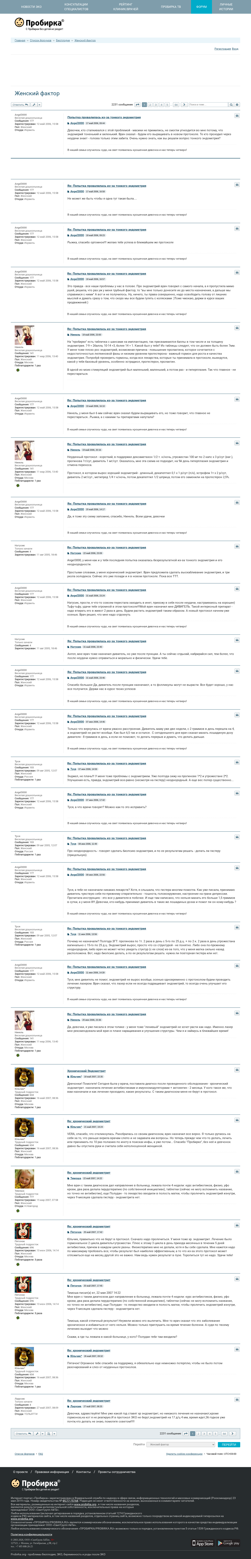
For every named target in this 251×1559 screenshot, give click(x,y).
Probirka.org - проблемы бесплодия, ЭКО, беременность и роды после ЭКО (58, 1554)
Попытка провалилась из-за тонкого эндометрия (104, 117)
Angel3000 (21, 114)
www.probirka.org (85, 1504)
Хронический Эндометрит (86, 1071)
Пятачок (20, 1241)
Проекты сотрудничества (117, 1472)
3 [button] (155, 104)
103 (32, 767)
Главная (20, 40)
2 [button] (150, 104)
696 (32, 1247)
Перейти (139, 1444)
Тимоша (19, 1190)
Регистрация (223, 48)
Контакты (83, 1472)
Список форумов (40, 40)
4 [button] (161, 104)
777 (32, 1196)
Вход (235, 48)
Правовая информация (52, 1472)
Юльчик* (20, 1088)
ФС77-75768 (70, 1500)
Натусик (20, 545)
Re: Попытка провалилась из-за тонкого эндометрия (106, 186)
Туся (17, 761)
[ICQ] (18, 370)
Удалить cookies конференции (184, 1453)
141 (32, 353)
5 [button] (167, 104)
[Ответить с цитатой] (237, 115)
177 (32, 120)
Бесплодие (63, 40)
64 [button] (176, 104)
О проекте (20, 1472)
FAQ (40, 1453)
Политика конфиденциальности (31, 1534)
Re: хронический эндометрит (88, 1121)
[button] (137, 104)
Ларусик (20, 1398)
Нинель (19, 347)
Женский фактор (85, 40)
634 (32, 1094)
